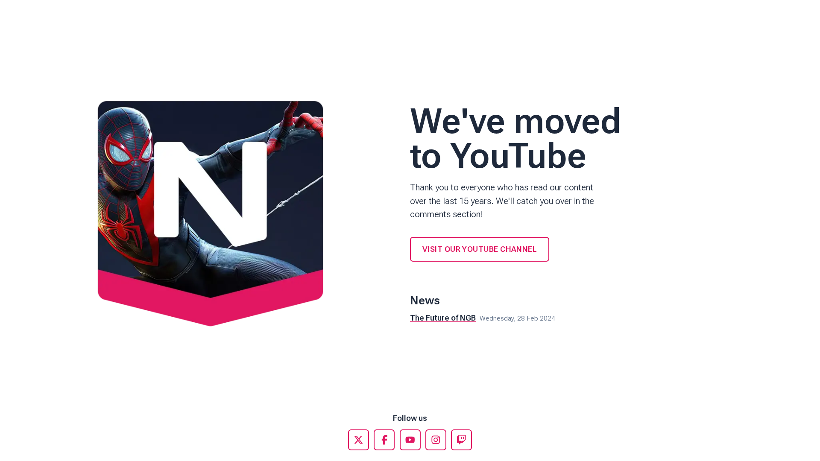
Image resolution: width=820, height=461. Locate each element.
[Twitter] (358, 439)
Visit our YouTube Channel (479, 249)
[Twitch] (461, 439)
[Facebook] (384, 439)
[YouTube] (410, 439)
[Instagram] (435, 439)
